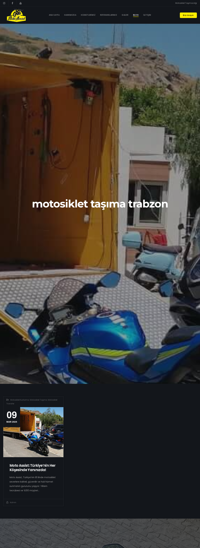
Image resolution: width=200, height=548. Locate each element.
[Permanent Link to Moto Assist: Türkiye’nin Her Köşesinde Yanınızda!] (33, 432)
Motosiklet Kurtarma (19, 400)
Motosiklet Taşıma (38, 400)
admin (13, 502)
